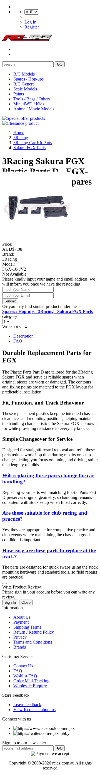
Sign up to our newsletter (24, 742)
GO (59, 64)
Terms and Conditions (32, 642)
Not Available (14, 274)
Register (31, 27)
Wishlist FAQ (25, 675)
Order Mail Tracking (31, 680)
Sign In (10, 602)
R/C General (24, 84)
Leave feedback (27, 704)
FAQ (17, 341)
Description (23, 336)
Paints (18, 94)
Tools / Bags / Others (31, 99)
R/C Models (24, 74)
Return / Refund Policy (33, 632)
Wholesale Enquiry (30, 685)
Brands (19, 647)
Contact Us (23, 665)
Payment (21, 622)
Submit (10, 301)
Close (26, 602)
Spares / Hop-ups (28, 79)
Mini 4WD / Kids (28, 104)
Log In (30, 22)
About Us (22, 617)
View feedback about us (34, 709)
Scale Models (25, 89)
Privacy (20, 637)
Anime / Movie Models (33, 109)
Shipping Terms (27, 627)
